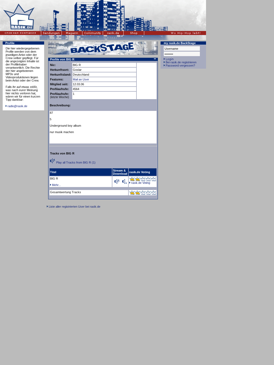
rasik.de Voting (140, 182)
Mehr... (56, 185)
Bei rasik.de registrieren (181, 62)
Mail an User (81, 79)
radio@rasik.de (17, 106)
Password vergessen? (180, 65)
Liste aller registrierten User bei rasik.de (74, 206)
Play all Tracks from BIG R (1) (75, 162)
